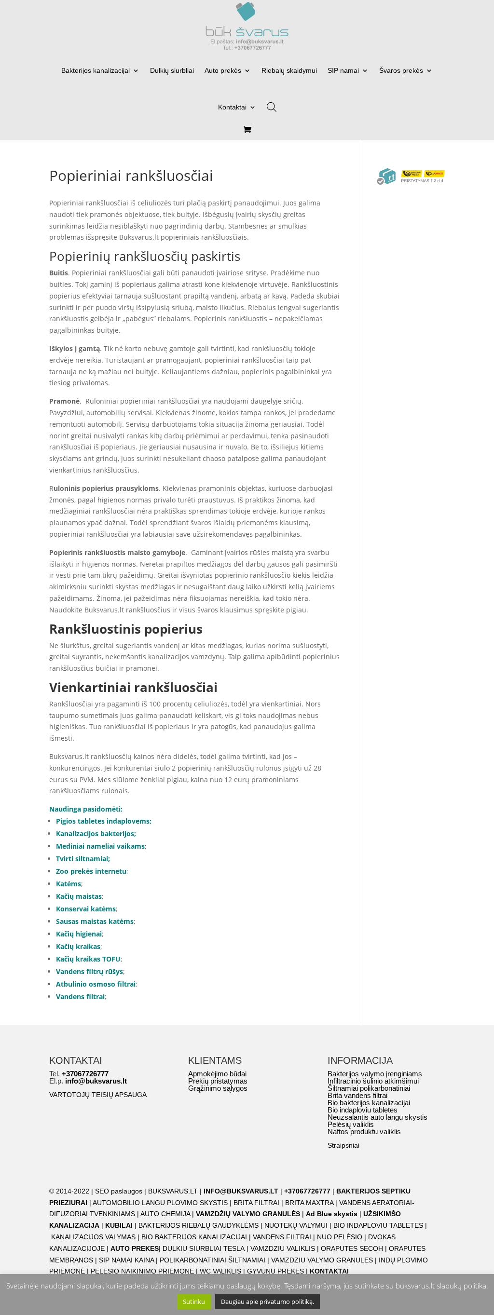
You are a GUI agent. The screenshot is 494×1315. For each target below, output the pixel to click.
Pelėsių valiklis (351, 1124)
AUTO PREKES (134, 1248)
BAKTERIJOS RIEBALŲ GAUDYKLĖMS (198, 1225)
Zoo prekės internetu (91, 871)
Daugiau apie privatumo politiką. (267, 1301)
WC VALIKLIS (220, 1271)
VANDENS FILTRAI (282, 1237)
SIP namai (343, 70)
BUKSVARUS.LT (173, 1191)
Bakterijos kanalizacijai (95, 70)
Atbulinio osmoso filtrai (96, 984)
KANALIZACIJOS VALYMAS (93, 1237)
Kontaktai (232, 107)
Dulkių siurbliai (172, 70)
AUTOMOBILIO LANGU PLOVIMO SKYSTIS (160, 1203)
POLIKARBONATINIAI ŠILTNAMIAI (212, 1260)
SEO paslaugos (118, 1191)
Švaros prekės (401, 70)
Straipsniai (343, 1145)
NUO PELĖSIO (339, 1237)
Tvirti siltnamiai (82, 858)
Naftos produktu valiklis (364, 1131)
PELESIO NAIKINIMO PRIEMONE (142, 1271)
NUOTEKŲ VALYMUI (296, 1225)
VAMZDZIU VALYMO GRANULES (322, 1260)
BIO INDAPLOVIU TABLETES (378, 1225)
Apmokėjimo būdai (217, 1074)
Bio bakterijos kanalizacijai (369, 1102)
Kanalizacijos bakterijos (95, 833)
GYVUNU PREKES (275, 1271)
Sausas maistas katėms (95, 921)
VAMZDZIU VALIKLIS (282, 1248)
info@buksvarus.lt (96, 1081)
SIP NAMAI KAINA (127, 1260)
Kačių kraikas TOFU (88, 958)
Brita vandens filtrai (357, 1095)
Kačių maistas (79, 896)
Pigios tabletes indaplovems (103, 821)
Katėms (68, 883)
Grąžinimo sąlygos (217, 1088)
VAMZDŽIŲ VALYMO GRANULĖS (248, 1214)
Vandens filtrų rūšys (89, 971)
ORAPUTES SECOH (352, 1248)
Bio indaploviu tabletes (363, 1110)
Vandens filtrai (80, 996)
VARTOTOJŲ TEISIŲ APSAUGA (98, 1094)
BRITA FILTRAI (256, 1203)
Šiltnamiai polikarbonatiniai (369, 1088)
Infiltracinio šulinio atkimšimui (373, 1081)
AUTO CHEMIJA (166, 1214)
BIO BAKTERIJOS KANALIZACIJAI (195, 1237)
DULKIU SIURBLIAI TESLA (204, 1248)
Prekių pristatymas (217, 1081)
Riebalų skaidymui (289, 70)
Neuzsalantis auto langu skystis (377, 1117)
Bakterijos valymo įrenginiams (375, 1074)
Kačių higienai (79, 933)
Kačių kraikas (78, 946)
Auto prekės (223, 70)
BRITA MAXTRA (309, 1203)
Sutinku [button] (194, 1301)
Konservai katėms (86, 908)
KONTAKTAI (329, 1271)
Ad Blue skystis (331, 1214)
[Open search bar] (271, 103)
